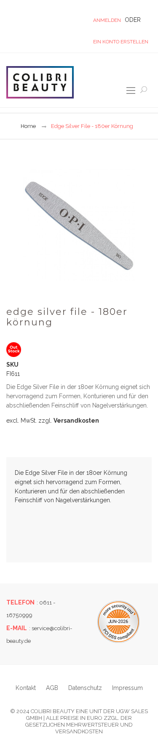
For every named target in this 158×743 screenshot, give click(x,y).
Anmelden (107, 20)
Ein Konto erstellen (120, 42)
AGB (52, 687)
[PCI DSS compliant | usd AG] (118, 622)
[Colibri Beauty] (40, 82)
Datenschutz (85, 687)
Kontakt (26, 687)
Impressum (127, 687)
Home (28, 126)
